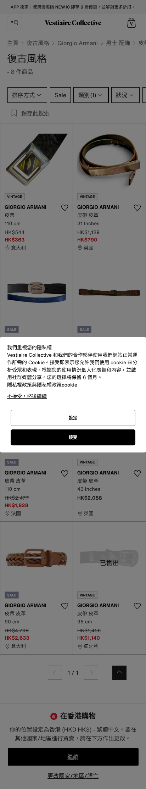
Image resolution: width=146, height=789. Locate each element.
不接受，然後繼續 (27, 396)
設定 (73, 418)
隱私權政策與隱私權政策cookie (42, 385)
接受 (73, 437)
